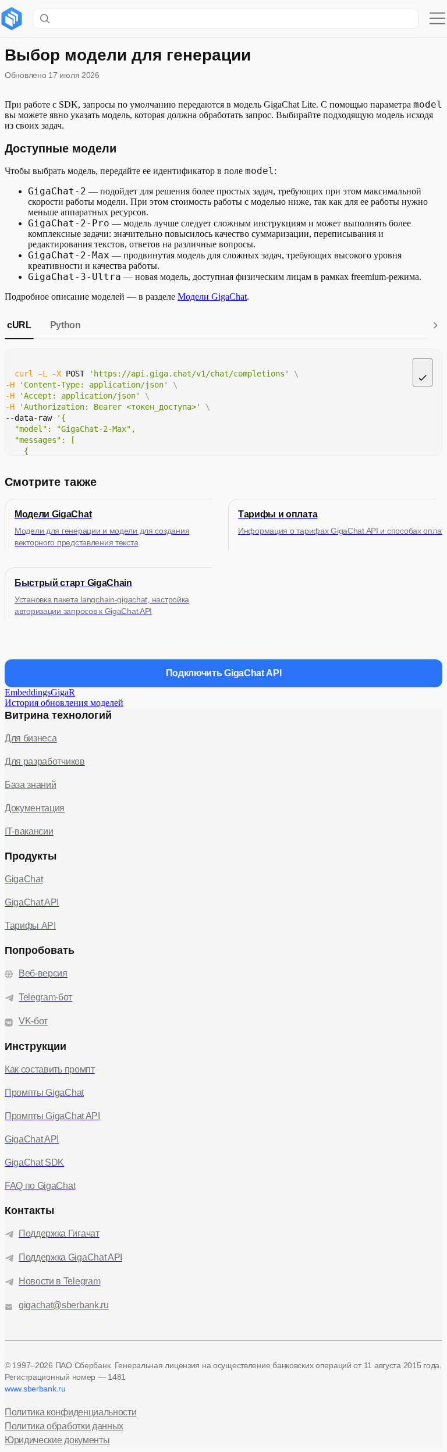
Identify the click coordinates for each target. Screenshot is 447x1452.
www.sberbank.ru (35, 1388)
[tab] (19, 325)
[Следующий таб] (435, 325)
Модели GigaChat (212, 296)
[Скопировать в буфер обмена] (422, 372)
